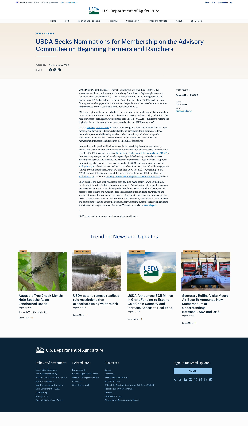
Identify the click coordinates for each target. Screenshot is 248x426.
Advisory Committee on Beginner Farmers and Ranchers (133, 176)
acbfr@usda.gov (86, 166)
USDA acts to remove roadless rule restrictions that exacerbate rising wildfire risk (96, 300)
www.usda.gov (149, 205)
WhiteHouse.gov (79, 385)
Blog (213, 2)
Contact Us (109, 373)
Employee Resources (225, 2)
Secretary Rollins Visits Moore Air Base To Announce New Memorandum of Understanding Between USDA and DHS (205, 304)
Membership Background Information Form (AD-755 (141, 153)
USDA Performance (113, 396)
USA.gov (75, 381)
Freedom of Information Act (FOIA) (51, 377)
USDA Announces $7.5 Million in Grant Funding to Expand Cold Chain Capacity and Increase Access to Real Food (150, 302)
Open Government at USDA (48, 388)
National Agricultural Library (85, 373)
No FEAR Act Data (112, 381)
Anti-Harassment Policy (46, 373)
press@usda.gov (184, 111)
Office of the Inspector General (85, 377)
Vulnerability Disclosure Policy (49, 400)
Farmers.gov (77, 370)
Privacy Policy (42, 396)
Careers (108, 370)
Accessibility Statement (46, 370)
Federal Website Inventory (116, 377)
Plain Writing (41, 392)
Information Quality (45, 381)
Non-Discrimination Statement (50, 385)
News (207, 2)
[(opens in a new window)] (175, 379)
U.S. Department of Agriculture (130, 11)
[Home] (94, 14)
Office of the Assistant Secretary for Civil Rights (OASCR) (129, 385)
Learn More (24, 318)
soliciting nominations (98, 127)
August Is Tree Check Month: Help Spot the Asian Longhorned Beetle (41, 300)
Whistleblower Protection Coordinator (122, 400)
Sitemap (108, 392)
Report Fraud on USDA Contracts (119, 388)
